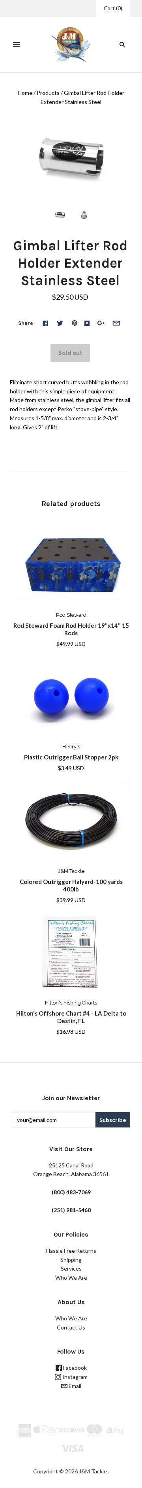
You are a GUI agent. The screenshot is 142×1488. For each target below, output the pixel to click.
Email (74, 1385)
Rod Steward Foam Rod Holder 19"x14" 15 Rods (71, 629)
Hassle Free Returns (71, 1250)
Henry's (71, 747)
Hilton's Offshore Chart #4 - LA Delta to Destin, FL (71, 1017)
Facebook (74, 1367)
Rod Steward (71, 615)
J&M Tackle (71, 871)
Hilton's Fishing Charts (71, 1003)
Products (48, 92)
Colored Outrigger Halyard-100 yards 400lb (71, 885)
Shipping (71, 1259)
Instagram (74, 1376)
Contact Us (71, 1327)
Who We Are (71, 1277)
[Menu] (16, 44)
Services (71, 1268)
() (113, 8)
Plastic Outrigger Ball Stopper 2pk (71, 757)
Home (25, 92)
